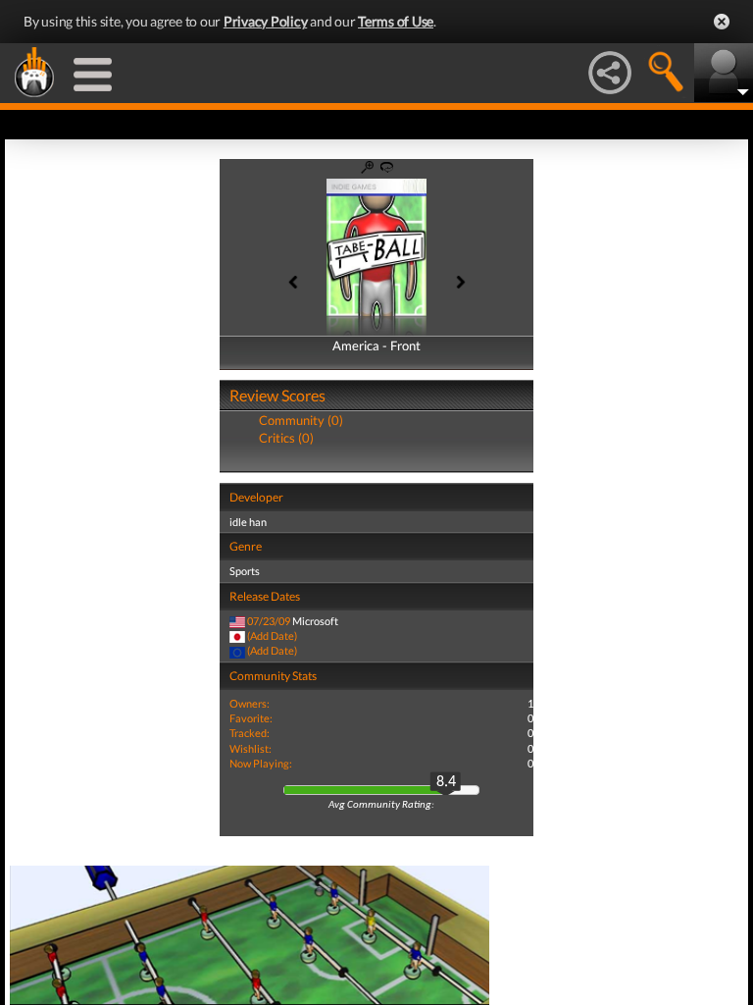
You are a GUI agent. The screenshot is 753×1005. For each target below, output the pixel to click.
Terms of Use (395, 21)
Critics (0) (286, 438)
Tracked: (249, 732)
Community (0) (301, 420)
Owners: (249, 703)
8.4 (446, 782)
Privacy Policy (266, 21)
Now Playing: (260, 763)
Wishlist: (250, 748)
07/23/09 (268, 620)
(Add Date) (272, 635)
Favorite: (251, 718)
